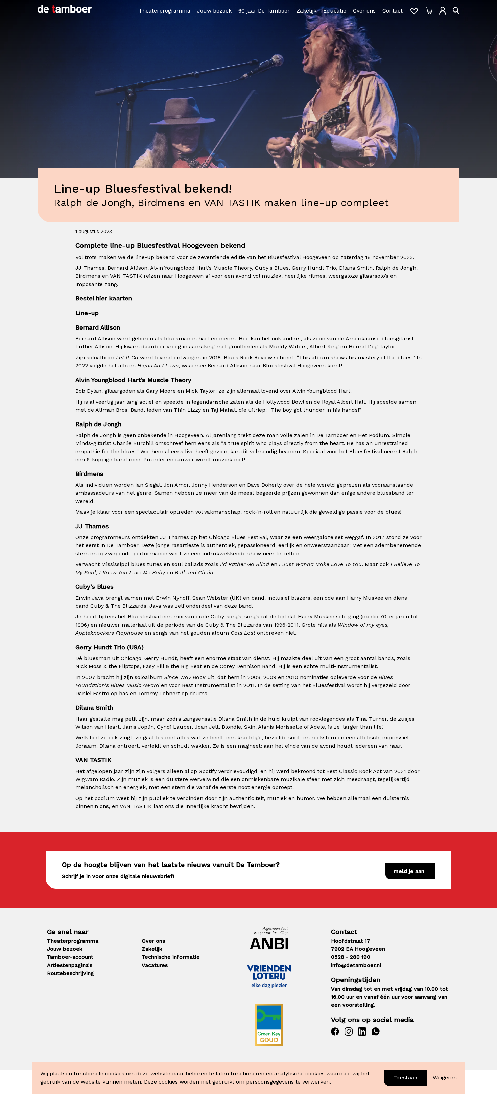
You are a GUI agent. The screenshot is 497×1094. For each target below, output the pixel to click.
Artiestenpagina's (69, 965)
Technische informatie (171, 957)
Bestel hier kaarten (103, 298)
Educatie (334, 10)
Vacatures (155, 965)
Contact (392, 10)
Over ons (364, 10)
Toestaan (405, 1077)
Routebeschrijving (70, 973)
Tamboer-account (70, 957)
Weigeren (445, 1077)
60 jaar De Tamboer (264, 10)
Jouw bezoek (214, 10)
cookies (114, 1073)
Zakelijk (306, 10)
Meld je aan (409, 871)
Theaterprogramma (164, 10)
